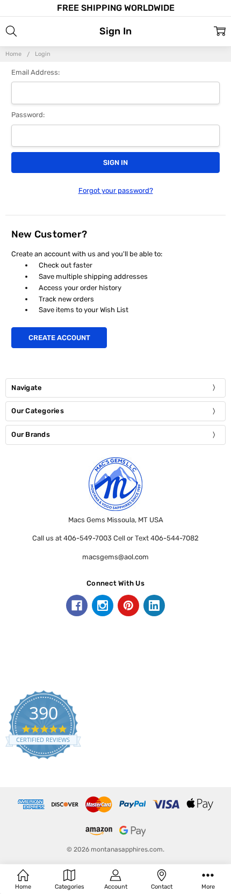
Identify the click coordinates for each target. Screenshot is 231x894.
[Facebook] (77, 605)
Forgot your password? (115, 190)
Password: (28, 115)
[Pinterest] (128, 605)
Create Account (59, 338)
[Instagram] (102, 605)
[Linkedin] (154, 605)
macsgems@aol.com (115, 557)
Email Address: (35, 72)
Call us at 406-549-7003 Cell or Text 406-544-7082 (115, 538)
